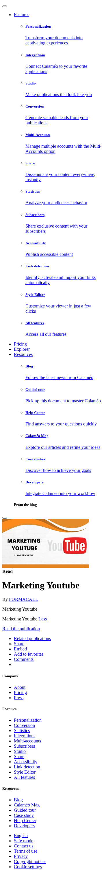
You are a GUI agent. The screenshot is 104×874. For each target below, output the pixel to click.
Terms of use (25, 851)
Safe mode (23, 840)
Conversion (24, 725)
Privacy (21, 856)
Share (19, 756)
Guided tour (25, 810)
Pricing (20, 344)
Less (42, 618)
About (19, 687)
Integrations (24, 735)
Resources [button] (23, 354)
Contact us (23, 845)
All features (24, 777)
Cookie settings (28, 866)
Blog (18, 799)
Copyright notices (30, 861)
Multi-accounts (27, 740)
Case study (24, 815)
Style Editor (25, 772)
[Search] (4, 518)
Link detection (27, 766)
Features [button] (21, 14)
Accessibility (25, 761)
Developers (24, 825)
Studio (20, 751)
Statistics (22, 730)
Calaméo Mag (27, 804)
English (21, 835)
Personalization (28, 720)
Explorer (22, 349)
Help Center (25, 820)
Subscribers (24, 746)
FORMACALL (23, 599)
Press (18, 697)
